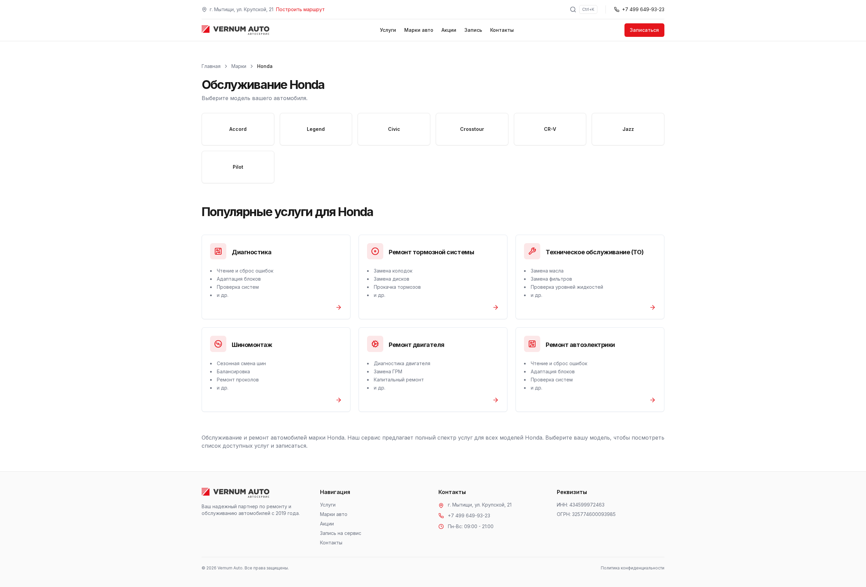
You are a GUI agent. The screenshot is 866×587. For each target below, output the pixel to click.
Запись (473, 30)
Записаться (644, 30)
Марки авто (418, 30)
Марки (238, 66)
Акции (448, 30)
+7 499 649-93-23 (469, 515)
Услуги (388, 30)
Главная (211, 66)
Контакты (502, 30)
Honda (265, 66)
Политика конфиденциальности (632, 567)
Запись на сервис (340, 533)
